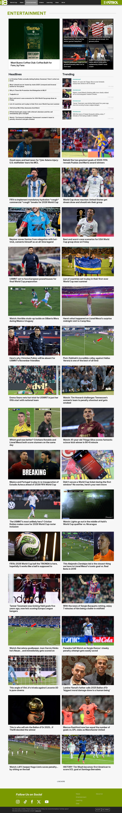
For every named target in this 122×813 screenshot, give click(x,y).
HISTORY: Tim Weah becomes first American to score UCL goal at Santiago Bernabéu (87, 768)
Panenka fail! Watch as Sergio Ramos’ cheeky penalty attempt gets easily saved (86, 649)
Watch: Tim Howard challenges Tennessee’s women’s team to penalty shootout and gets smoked (32, 118)
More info (38, 811)
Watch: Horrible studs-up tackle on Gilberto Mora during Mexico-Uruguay (34, 319)
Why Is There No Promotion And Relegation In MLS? (28, 90)
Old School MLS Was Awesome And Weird (24, 108)
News (21, 2)
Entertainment (31, 2)
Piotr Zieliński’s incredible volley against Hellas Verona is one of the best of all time (86, 359)
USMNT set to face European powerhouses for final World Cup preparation (33, 280)
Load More (61, 781)
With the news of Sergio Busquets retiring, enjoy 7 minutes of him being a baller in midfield (89, 115)
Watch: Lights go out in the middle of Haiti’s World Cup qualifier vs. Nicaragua (85, 522)
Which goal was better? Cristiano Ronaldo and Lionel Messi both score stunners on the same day (33, 442)
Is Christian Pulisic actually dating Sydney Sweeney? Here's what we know (34, 80)
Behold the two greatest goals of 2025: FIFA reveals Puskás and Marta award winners (85, 161)
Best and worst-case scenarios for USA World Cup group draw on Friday (33, 99)
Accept (98, 809)
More (63, 2)
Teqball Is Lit (14, 94)
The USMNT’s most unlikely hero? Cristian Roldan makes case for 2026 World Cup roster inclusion (33, 524)
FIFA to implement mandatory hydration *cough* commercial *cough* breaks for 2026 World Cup (34, 201)
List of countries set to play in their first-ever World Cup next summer (34, 104)
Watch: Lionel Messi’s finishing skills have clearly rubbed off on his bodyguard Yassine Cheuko (91, 93)
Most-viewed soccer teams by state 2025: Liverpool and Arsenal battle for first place (33, 85)
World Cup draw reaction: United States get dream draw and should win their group (85, 201)
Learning (50, 2)
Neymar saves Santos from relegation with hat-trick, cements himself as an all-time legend (33, 240)
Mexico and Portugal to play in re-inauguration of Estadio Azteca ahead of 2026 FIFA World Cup (34, 483)
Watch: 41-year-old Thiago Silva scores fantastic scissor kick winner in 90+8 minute (88, 82)
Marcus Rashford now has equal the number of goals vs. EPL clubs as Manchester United (86, 728)
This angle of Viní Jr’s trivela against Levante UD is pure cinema (34, 689)
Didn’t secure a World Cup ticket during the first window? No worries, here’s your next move (87, 483)
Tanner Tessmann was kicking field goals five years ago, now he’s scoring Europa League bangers (91, 104)
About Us (99, 794)
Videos (41, 2)
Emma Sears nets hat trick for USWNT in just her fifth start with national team (34, 398)
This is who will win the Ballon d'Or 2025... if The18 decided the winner (31, 728)
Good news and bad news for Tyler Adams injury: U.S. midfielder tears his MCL (34, 161)
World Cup (13, 2)
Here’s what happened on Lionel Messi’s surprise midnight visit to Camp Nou (87, 319)
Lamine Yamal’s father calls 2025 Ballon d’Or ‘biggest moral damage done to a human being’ (86, 689)
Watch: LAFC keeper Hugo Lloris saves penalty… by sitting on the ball (34, 768)
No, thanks (105, 809)
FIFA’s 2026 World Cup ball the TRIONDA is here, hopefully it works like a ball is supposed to (33, 565)
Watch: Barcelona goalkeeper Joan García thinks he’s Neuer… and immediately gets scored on (34, 649)
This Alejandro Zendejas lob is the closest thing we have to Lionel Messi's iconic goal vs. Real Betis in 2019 (87, 566)
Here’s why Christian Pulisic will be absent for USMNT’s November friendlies (32, 359)
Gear (57, 2)
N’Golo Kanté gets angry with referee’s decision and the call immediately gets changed (31, 112)
